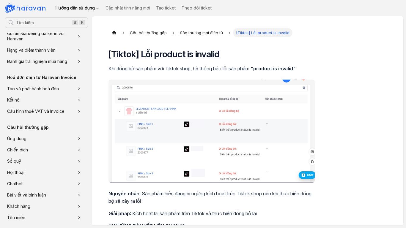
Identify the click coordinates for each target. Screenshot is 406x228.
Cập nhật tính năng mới (128, 7)
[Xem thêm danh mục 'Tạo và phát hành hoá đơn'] (79, 89)
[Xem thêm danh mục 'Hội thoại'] (79, 172)
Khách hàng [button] (18, 206)
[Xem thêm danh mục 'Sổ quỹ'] (79, 161)
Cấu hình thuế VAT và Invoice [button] (35, 111)
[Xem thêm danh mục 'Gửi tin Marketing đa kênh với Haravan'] (79, 36)
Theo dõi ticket (197, 7)
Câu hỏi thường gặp (28, 127)
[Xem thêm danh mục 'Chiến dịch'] (79, 150)
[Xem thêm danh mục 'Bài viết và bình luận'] (79, 195)
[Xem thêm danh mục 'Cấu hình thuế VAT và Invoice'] (79, 111)
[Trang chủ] (114, 32)
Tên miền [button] (16, 217)
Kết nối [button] (14, 99)
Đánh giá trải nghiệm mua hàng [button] (37, 61)
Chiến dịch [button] (17, 149)
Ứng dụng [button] (16, 138)
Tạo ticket (166, 7)
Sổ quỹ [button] (14, 161)
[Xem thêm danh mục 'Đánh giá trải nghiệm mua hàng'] (79, 61)
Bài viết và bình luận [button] (26, 194)
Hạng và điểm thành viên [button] (31, 50)
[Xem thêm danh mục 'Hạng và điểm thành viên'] (79, 50)
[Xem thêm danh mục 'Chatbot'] (79, 184)
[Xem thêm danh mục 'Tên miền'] (79, 218)
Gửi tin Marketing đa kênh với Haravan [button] (35, 36)
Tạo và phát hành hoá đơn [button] (33, 88)
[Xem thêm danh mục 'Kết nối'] (79, 100)
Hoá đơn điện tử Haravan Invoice (41, 77)
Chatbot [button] (15, 183)
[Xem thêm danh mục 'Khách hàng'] (79, 206)
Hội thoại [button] (15, 172)
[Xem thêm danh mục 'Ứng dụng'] (79, 139)
